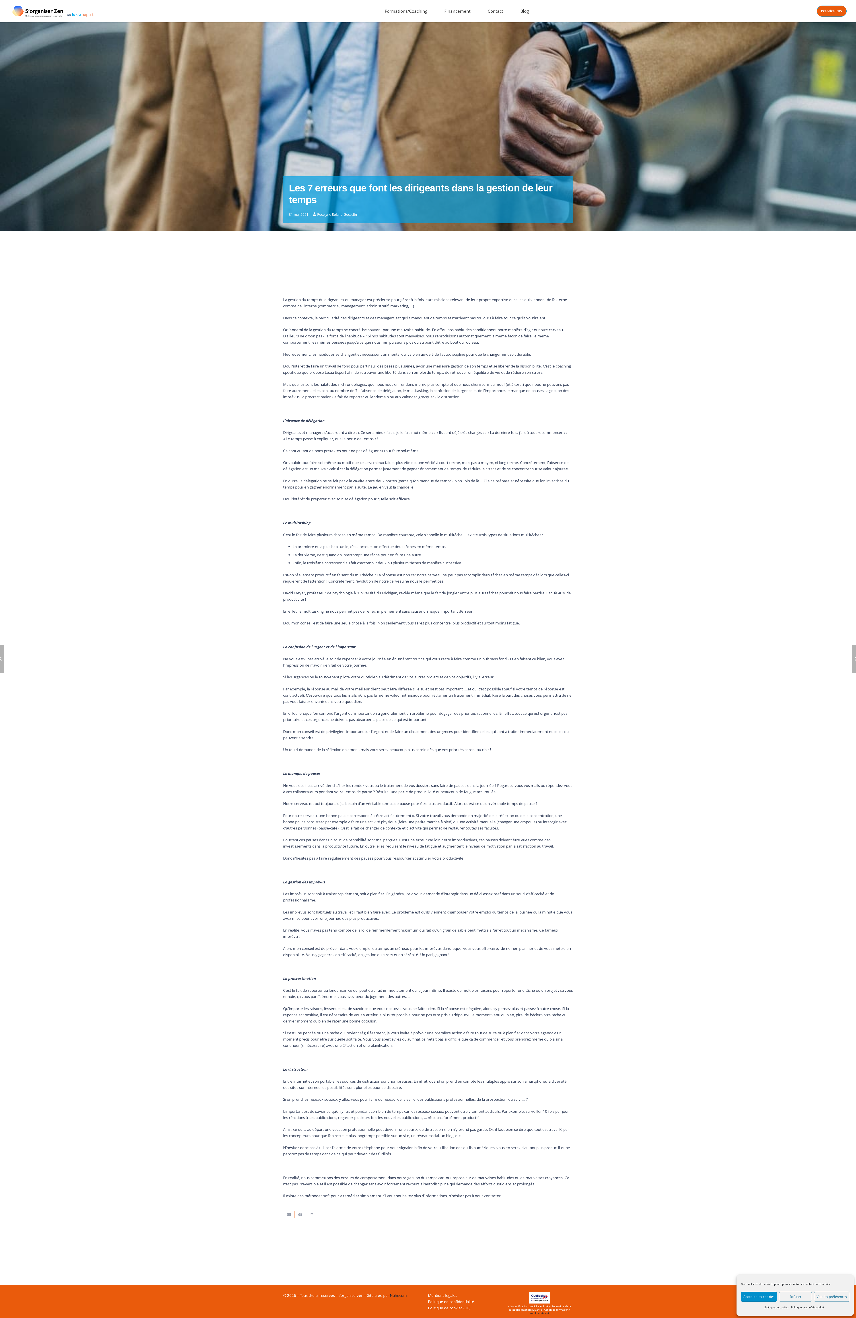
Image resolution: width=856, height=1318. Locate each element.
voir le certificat (539, 1313)
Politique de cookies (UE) (449, 1307)
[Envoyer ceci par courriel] (288, 1214)
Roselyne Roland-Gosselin (337, 214)
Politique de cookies (776, 1307)
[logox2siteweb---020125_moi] (53, 11)
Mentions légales (442, 1295)
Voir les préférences (832, 1296)
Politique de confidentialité (807, 1307)
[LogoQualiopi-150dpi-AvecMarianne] (539, 1298)
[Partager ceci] (300, 1214)
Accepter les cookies (758, 1296)
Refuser (795, 1296)
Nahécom (398, 1295)
